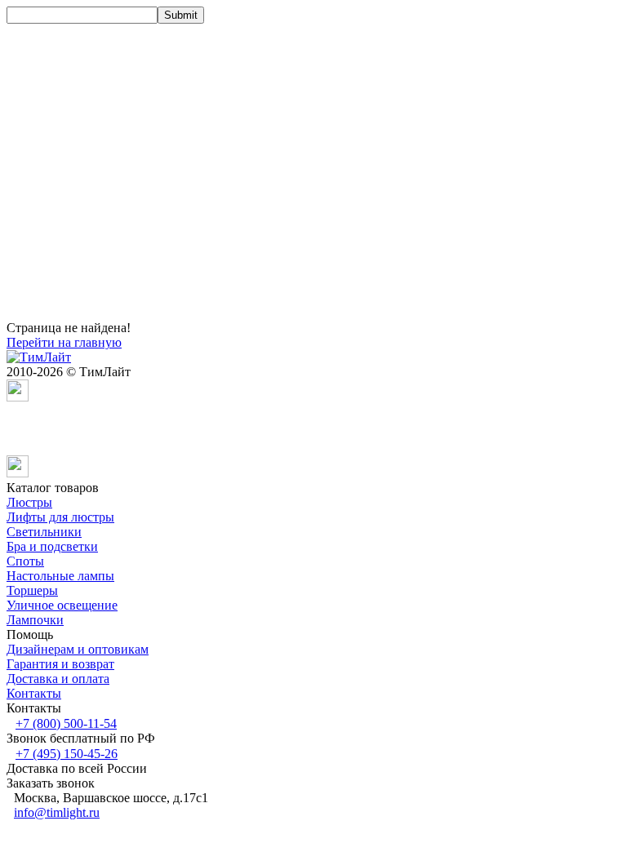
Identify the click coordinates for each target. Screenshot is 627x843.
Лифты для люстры (60, 517)
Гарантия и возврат (60, 664)
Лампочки (35, 620)
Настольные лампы (60, 576)
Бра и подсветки (52, 546)
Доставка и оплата (58, 678)
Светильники (44, 532)
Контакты (34, 693)
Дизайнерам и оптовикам (78, 649)
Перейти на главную (64, 342)
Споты (25, 561)
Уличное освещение (62, 605)
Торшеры (32, 590)
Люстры (29, 502)
